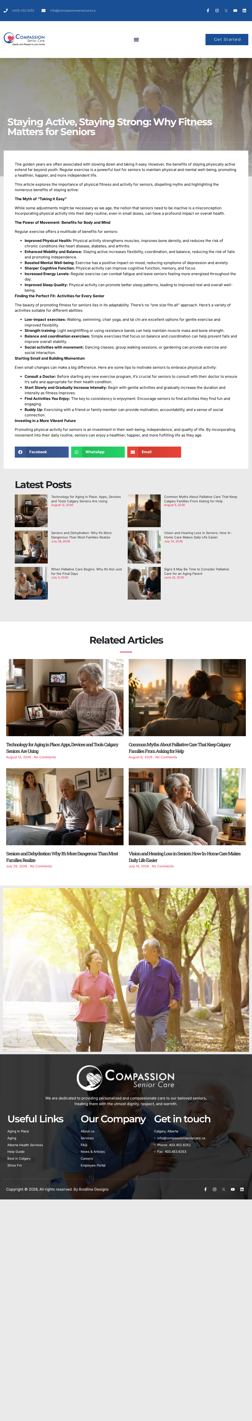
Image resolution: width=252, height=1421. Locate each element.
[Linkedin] (244, 10)
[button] (136, 40)
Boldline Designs (94, 1189)
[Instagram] (217, 10)
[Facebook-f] (208, 10)
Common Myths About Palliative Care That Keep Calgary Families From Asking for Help (180, 747)
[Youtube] (235, 10)
